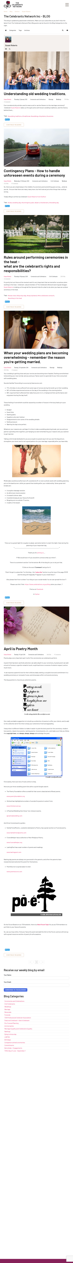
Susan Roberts (11, 45)
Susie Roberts (15, 108)
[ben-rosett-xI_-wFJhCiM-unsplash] (36, 234)
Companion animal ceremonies (14, 1042)
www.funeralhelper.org (14, 842)
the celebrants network (46, 295)
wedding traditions (15, 116)
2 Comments (7, 102)
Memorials (7, 1012)
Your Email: (7, 982)
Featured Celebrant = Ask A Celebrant (16, 1020)
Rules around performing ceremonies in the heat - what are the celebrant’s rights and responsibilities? (36, 264)
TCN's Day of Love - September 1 (15, 1051)
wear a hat (12, 295)
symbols (43, 116)
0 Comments (14, 184)
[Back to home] (13, 5)
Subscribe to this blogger (15, 990)
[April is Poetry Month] (36, 626)
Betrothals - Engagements (13, 1048)
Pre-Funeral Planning (11, 1023)
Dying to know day (10, 1034)
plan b (38, 202)
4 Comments (7, 279)
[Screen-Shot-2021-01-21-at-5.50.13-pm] (36, 70)
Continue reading (13, 125)
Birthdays (7, 1040)
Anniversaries (9, 1026)
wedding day (54, 202)
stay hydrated (32, 295)
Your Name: (8, 975)
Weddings (58, 99)
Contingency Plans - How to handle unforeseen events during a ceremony (34, 172)
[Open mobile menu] (67, 5)
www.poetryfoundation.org (16, 796)
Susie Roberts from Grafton (37, 197)
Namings (7, 1031)
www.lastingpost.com (14, 852)
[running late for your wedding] (36, 148)
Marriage (51, 99)
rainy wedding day (15, 202)
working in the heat (15, 298)
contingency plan (28, 202)
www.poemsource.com (14, 871)
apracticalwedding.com (14, 816)
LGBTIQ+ (7, 1037)
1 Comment (14, 370)
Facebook (40, 589)
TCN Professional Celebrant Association (17, 1018)
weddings (35, 116)
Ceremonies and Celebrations (38, 99)
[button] (63, 30)
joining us (40, 553)
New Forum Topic (43, 924)
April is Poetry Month (21, 648)
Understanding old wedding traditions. (35, 93)
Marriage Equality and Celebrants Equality (18, 1029)
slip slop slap (22, 295)
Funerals (7, 1015)
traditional (26, 116)
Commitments (9, 1045)
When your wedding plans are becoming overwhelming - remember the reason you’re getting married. (36, 357)
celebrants (45, 202)
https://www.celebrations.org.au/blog (37, 584)
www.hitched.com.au (14, 806)
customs (50, 116)
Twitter (37, 594)
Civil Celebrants (55, 181)
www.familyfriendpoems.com (16, 833)
